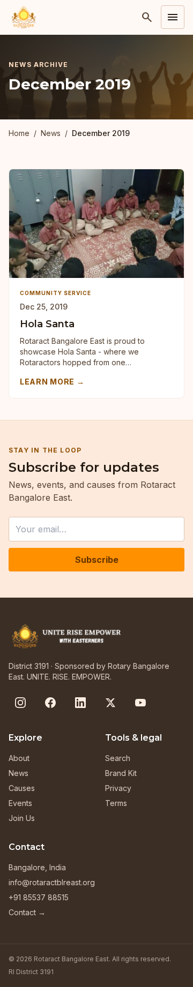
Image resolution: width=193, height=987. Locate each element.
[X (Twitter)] (110, 702)
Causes (22, 788)
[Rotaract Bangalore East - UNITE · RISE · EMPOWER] (24, 17)
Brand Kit (121, 773)
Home (19, 133)
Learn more (52, 381)
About (19, 758)
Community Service (55, 293)
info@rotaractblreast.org (52, 882)
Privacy (118, 788)
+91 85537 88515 (39, 897)
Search (117, 758)
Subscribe (96, 559)
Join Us (22, 818)
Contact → (27, 912)
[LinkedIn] (80, 702)
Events (20, 803)
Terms (116, 803)
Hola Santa (47, 324)
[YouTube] (140, 702)
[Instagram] (20, 702)
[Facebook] (50, 702)
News (51, 133)
